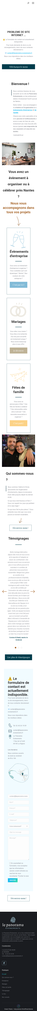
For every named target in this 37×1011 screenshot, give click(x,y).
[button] (4, 591)
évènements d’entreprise (22, 110)
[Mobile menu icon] (33, 3)
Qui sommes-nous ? (8, 977)
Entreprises (5, 980)
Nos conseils (5, 997)
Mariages (4, 984)
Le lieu (4, 994)
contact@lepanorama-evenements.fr (19, 53)
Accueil (4, 974)
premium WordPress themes (25, 1009)
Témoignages (6, 990)
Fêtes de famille (6, 987)
